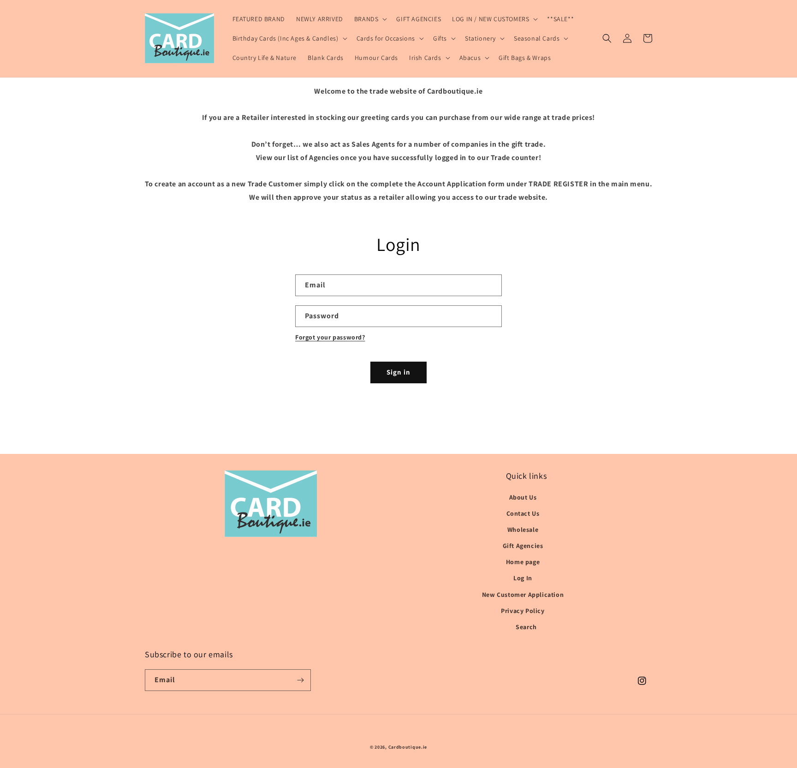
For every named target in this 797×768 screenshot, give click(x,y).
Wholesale (522, 529)
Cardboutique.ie (408, 747)
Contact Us (523, 513)
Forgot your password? (330, 337)
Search (526, 627)
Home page (523, 562)
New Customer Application (523, 594)
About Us (523, 497)
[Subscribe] (300, 680)
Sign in (398, 372)
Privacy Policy (522, 611)
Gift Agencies (523, 546)
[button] (370, 19)
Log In (522, 578)
